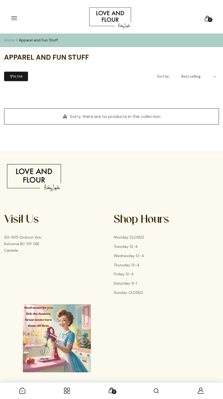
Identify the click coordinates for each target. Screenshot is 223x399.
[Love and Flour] (110, 18)
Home (9, 40)
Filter (18, 76)
